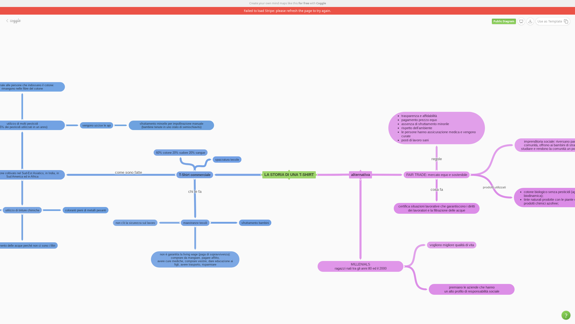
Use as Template (549, 21)
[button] (566, 315)
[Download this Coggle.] (530, 21)
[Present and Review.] (521, 21)
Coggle (321, 3)
